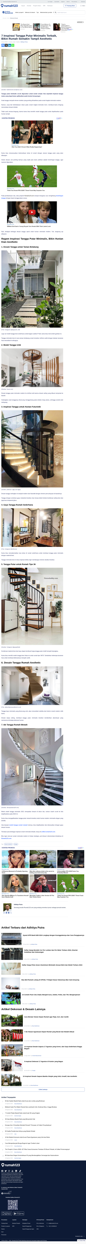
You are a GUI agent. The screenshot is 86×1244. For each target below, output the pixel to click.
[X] (6, 45)
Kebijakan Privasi (26, 1223)
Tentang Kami (4, 1223)
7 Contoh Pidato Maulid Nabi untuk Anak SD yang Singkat (22, 1113)
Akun (83, 5)
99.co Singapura (40, 1226)
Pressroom (3, 1234)
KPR (13, 1226)
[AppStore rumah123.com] (6, 1213)
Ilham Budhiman (35, 1026)
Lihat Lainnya (43, 1089)
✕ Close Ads (81, 1240)
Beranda (4, 18)
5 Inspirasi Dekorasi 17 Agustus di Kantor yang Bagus (43, 1061)
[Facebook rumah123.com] (2, 1171)
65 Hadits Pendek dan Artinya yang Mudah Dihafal (20, 1131)
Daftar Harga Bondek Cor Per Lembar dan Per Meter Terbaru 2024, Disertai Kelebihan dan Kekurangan (51, 951)
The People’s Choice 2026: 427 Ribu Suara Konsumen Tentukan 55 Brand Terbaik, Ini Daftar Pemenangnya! (37, 1149)
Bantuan (83, 1)
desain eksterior (8, 844)
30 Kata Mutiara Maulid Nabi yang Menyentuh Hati (20, 1119)
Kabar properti (19, 12)
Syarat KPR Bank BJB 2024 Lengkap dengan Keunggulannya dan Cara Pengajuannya (53, 935)
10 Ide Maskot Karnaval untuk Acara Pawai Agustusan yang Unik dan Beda (27, 1137)
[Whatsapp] (12, 45)
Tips (37, 12)
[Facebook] (3, 45)
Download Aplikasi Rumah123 (10, 1)
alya (15, 1134)
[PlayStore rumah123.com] (18, 1214)
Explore (63, 1)
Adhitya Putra (24, 42)
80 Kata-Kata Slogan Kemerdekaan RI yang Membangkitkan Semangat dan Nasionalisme (32, 1155)
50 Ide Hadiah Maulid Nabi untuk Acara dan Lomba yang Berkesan (25, 1101)
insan (15, 1140)
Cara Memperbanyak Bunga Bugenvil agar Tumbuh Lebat (22, 1143)
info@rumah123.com (53, 1223)
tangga (15, 844)
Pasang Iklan (71, 5)
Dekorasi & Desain (14, 18)
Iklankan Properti (16, 1223)
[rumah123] (43, 1165)
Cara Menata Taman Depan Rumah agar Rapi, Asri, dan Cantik (46, 1017)
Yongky (33, 1070)
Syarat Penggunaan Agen (28, 1229)
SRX (38, 1229)
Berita (68, 1)
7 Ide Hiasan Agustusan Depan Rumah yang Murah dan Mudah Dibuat (49, 1032)
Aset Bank (56, 1)
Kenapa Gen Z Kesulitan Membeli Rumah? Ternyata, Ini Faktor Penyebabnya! (28, 1125)
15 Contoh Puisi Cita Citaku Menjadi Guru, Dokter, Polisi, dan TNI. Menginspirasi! (51, 995)
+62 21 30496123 (52, 1226)
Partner (3, 1229)
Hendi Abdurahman (36, 1055)
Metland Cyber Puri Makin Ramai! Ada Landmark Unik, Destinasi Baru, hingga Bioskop (31, 1107)
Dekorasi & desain (30, 12)
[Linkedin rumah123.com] (16, 1171)
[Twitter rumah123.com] (6, 1171)
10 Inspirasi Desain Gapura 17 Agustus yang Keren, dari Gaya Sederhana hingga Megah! (53, 1047)
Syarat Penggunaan (26, 1226)
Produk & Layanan (5, 1226)
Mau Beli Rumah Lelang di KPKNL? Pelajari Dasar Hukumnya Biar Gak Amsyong (50, 980)
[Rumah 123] (9, 5)
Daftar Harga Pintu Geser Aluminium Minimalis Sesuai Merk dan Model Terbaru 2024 (52, 965)
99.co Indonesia (40, 1223)
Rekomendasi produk (46, 12)
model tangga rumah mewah (18, 825)
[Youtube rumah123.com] (12, 1171)
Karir (2, 1231)
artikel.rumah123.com (48, 831)
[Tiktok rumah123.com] (20, 1171)
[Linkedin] (9, 45)
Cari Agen (50, 1)
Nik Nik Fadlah (17, 1115)
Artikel (8, 18)
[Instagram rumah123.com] (9, 1171)
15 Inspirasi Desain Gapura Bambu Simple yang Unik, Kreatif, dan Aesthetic (50, 1076)
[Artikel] (7, 12)
